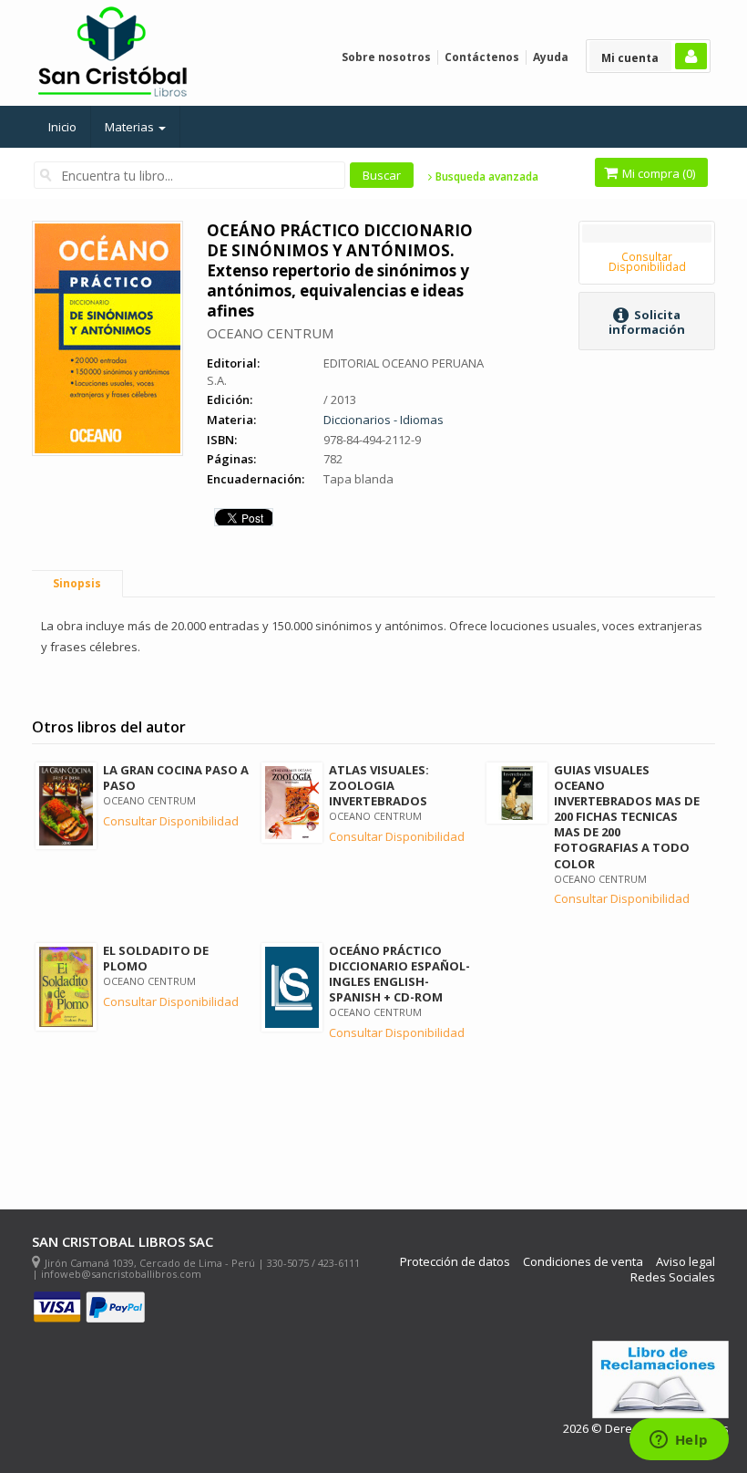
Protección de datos (455, 1262)
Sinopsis (77, 583)
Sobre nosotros (386, 57)
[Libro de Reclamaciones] (660, 1379)
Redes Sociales (672, 1277)
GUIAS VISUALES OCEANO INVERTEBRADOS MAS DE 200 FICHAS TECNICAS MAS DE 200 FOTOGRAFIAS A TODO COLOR (627, 817)
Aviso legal (685, 1262)
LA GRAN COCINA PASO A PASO (176, 778)
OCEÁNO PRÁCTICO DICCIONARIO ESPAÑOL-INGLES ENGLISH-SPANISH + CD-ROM (399, 973)
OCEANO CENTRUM (270, 333)
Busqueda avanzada (485, 176)
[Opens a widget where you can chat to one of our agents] (679, 1441)
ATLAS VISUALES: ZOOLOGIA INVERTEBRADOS (379, 785)
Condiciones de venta (583, 1262)
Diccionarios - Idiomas (383, 419)
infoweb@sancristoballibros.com (121, 1274)
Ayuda (550, 57)
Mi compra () (657, 173)
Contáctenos (482, 57)
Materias (131, 127)
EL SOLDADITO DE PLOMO (156, 958)
